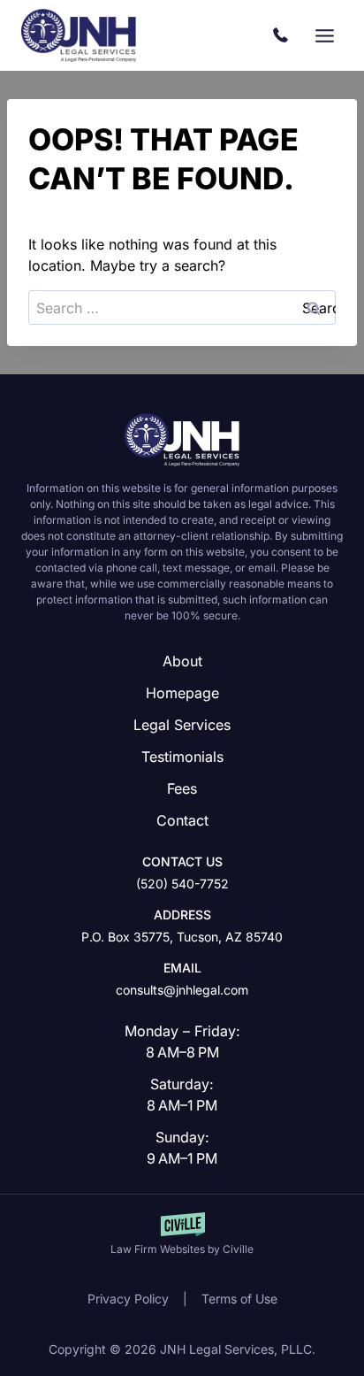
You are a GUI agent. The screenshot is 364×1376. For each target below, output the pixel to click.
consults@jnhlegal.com (182, 989)
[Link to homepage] (182, 439)
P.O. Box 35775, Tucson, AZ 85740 (182, 936)
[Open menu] (324, 35)
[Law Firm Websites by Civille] (182, 1234)
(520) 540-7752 (285, 35)
